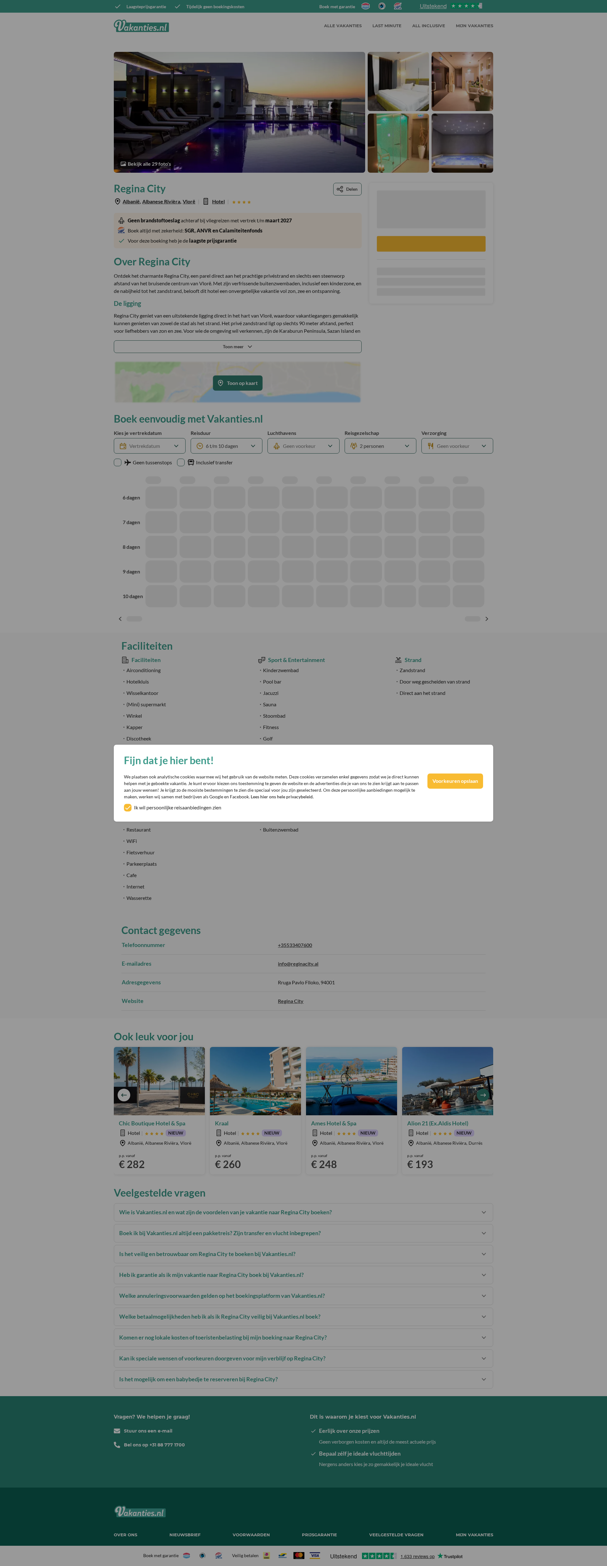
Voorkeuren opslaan (455, 781)
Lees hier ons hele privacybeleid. (282, 796)
